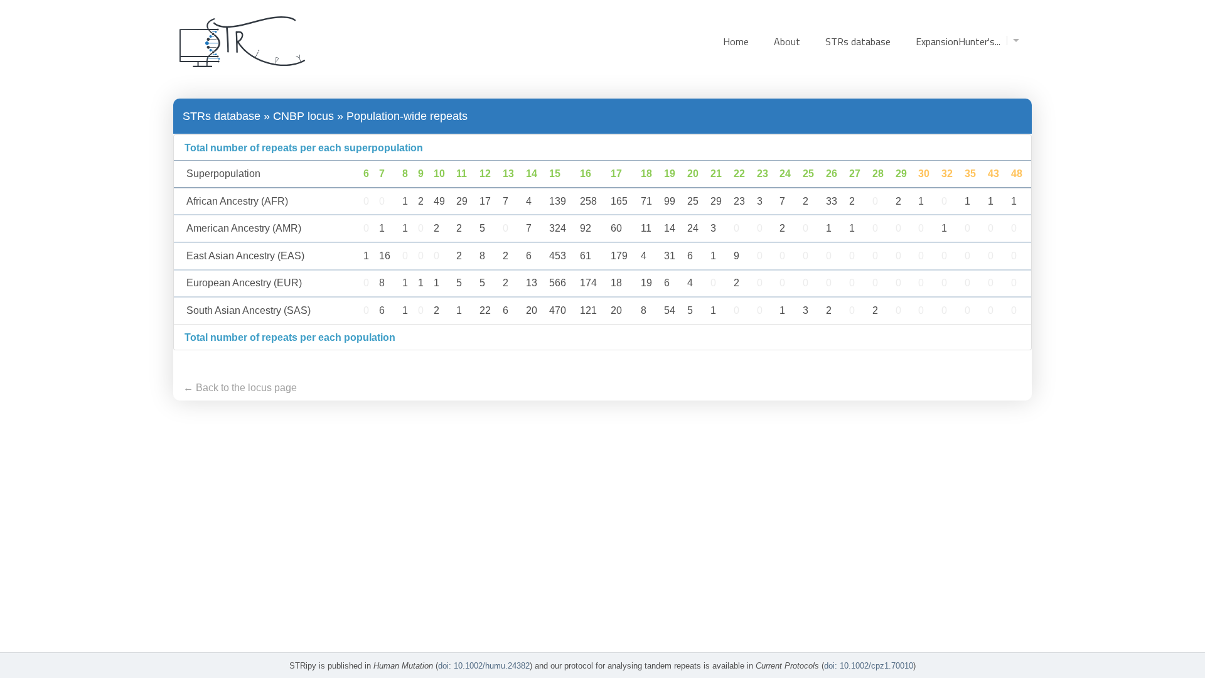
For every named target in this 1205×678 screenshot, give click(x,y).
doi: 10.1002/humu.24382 (484, 665)
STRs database (858, 41)
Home (736, 41)
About (787, 41)
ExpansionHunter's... (958, 41)
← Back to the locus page (240, 387)
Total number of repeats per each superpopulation (304, 148)
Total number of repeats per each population (290, 337)
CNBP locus (303, 116)
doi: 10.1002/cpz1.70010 (868, 665)
